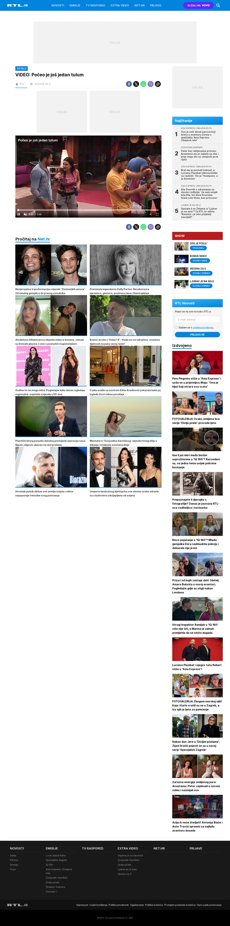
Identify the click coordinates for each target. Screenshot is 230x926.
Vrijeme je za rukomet (130, 855)
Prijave (155, 5)
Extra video (120, 5)
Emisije (75, 5)
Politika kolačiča (154, 904)
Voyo (13, 869)
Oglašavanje (137, 904)
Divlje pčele (52, 882)
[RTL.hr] (17, 5)
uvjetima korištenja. (203, 327)
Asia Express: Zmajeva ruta (59, 871)
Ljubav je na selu (127, 869)
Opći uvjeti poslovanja (209, 904)
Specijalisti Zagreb (56, 860)
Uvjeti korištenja (98, 904)
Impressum (82, 904)
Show (180, 236)
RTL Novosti (184, 303)
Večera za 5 (125, 874)
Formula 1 (51, 891)
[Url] (158, 84)
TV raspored (95, 5)
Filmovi (14, 860)
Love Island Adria (56, 855)
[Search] (218, 5)
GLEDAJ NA (194, 5)
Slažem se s (196, 327)
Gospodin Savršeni (56, 877)
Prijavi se (197, 334)
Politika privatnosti (119, 904)
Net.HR (140, 5)
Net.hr (44, 239)
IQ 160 (49, 864)
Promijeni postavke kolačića (179, 904)
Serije (13, 855)
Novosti (58, 5)
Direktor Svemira (55, 887)
